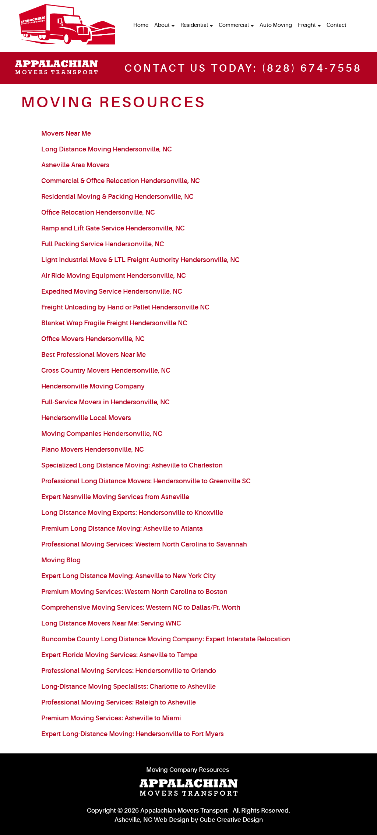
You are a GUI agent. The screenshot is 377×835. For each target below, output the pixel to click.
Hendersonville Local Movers (86, 418)
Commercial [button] (234, 25)
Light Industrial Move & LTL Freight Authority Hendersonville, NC (140, 260)
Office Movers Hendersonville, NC (93, 339)
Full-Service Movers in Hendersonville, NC (105, 402)
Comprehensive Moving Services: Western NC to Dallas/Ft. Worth (140, 607)
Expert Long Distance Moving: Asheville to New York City (128, 576)
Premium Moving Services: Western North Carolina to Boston (134, 591)
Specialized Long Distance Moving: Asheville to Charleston (132, 465)
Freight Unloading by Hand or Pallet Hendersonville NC (125, 307)
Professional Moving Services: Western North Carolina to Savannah (144, 544)
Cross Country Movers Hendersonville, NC (105, 370)
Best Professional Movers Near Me (93, 354)
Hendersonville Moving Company (93, 386)
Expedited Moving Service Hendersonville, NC (111, 291)
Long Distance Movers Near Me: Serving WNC (111, 623)
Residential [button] (194, 25)
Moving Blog (61, 560)
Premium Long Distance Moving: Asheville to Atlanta (122, 528)
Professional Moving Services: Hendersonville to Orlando (128, 670)
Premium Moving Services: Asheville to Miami (111, 718)
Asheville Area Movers (75, 165)
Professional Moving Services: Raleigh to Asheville (118, 702)
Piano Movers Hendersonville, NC (92, 449)
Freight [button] (307, 25)
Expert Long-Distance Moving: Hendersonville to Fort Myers (132, 734)
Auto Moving (276, 25)
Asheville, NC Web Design (151, 819)
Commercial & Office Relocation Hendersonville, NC (120, 180)
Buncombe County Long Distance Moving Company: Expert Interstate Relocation (165, 639)
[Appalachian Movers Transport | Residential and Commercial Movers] (67, 24)
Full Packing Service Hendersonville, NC (102, 244)
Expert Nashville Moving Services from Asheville (115, 497)
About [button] (162, 25)
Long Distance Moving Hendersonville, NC (106, 149)
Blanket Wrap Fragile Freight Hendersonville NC (114, 323)
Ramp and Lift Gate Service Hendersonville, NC (113, 228)
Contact (336, 25)
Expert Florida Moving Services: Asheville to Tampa (119, 655)
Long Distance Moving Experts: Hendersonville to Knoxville (132, 512)
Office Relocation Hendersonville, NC (98, 212)
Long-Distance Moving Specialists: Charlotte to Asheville (128, 686)
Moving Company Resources (187, 769)
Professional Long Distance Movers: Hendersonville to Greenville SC (146, 481)
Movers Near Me (66, 133)
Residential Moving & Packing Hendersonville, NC (117, 196)
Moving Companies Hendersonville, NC (101, 433)
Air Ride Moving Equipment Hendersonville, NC (113, 275)
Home (140, 25)
